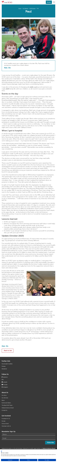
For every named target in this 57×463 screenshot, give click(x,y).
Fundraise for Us (6, 418)
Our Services (5, 397)
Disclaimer (4, 368)
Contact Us (4, 410)
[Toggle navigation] (54, 2)
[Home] (23, 2)
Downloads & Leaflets (7, 363)
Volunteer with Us (6, 426)
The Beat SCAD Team (7, 405)
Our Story (4, 395)
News (3, 400)
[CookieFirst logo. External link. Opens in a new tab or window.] (1, 451)
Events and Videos (6, 402)
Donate (49, 2)
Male (5, 68)
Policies (3, 366)
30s (9, 68)
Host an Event (5, 423)
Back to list (8, 350)
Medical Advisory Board (8, 407)
